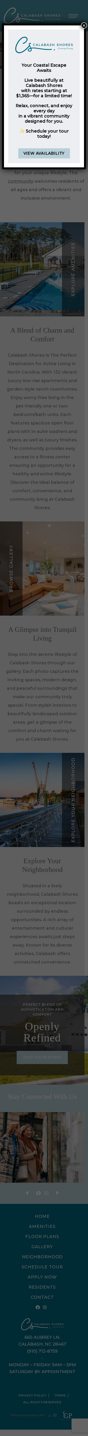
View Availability (44, 153)
